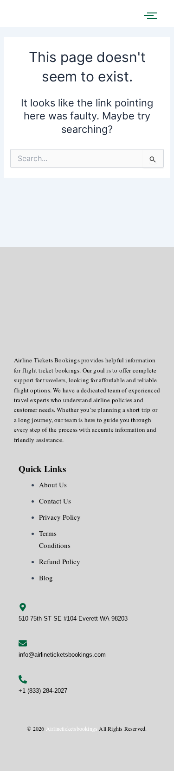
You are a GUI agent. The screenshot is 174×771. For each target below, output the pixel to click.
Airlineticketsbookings (71, 728)
